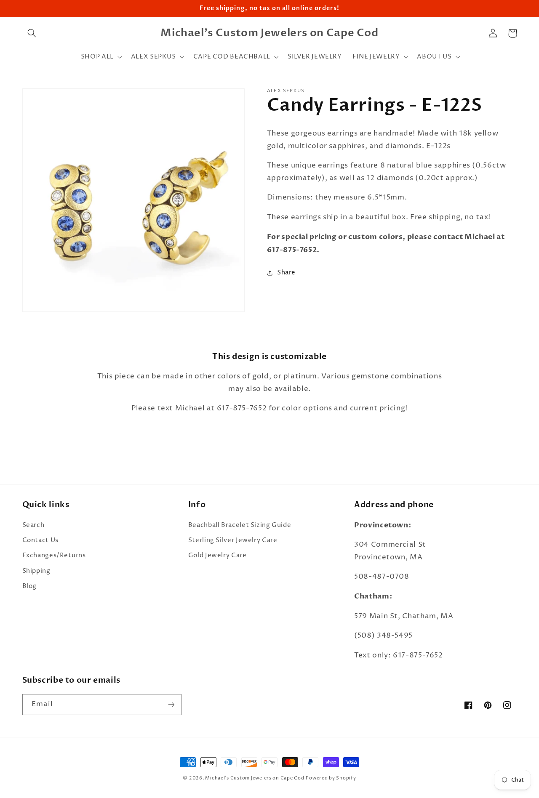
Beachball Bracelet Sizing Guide (239, 525)
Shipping (36, 571)
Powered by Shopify (331, 778)
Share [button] (286, 273)
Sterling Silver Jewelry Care (233, 540)
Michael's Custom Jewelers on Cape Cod (254, 778)
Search (33, 525)
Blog (29, 586)
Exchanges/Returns (54, 555)
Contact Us (40, 540)
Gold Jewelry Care (217, 555)
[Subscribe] (171, 704)
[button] (32, 33)
